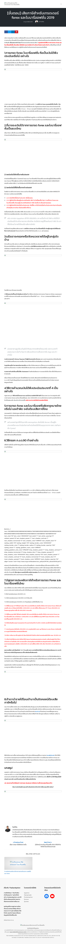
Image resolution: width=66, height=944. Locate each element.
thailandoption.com (22, 930)
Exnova (26, 899)
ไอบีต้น (14, 827)
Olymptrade (27, 895)
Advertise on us (9, 920)
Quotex (26, 901)
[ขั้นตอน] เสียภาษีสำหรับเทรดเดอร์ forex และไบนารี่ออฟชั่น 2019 (33, 15)
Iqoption (26, 893)
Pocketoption (28, 897)
